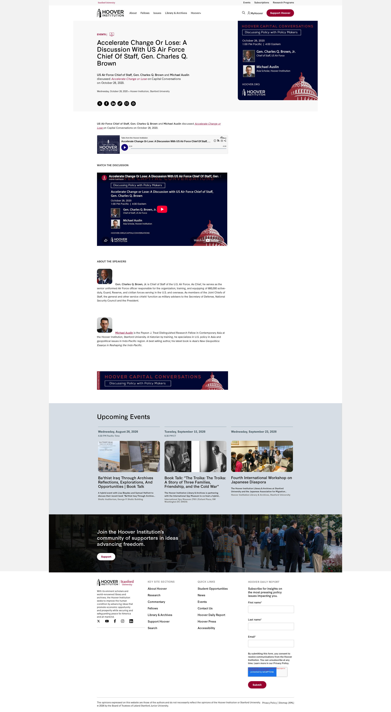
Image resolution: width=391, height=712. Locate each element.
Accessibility (206, 628)
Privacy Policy (269, 702)
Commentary (156, 601)
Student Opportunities (213, 588)
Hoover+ (196, 13)
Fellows (145, 13)
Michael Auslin (124, 332)
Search (152, 628)
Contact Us (205, 608)
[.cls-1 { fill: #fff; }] (120, 103)
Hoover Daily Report (211, 615)
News (201, 595)
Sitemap (283, 702)
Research (154, 595)
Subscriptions (261, 2)
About (133, 13)
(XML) (291, 702)
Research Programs (283, 2)
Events (246, 2)
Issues (157, 13)
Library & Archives (176, 13)
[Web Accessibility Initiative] (106, 3)
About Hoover (157, 588)
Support (106, 556)
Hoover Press (207, 621)
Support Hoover (280, 13)
